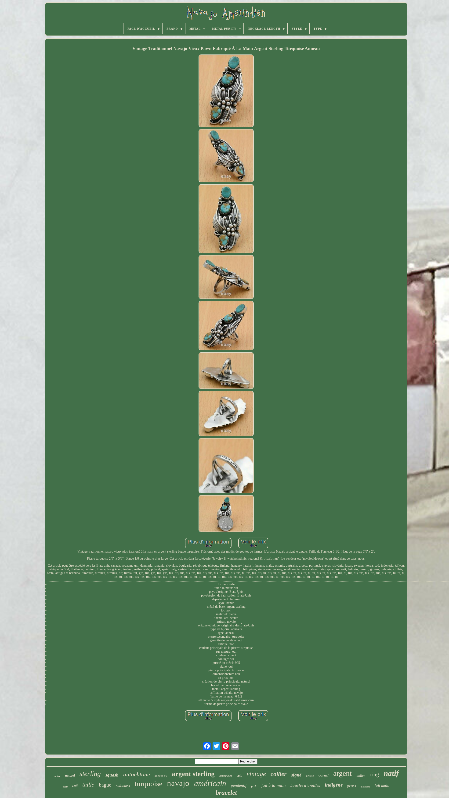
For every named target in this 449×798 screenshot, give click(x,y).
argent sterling (193, 773)
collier (278, 774)
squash (112, 775)
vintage (256, 773)
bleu (65, 786)
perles (351, 786)
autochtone (136, 774)
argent (342, 773)
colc (239, 775)
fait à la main (273, 785)
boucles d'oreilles (305, 785)
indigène (334, 785)
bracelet (226, 792)
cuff (75, 786)
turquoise (148, 784)
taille (88, 785)
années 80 (161, 775)
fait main (382, 785)
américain (210, 783)
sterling (90, 773)
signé (296, 774)
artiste (310, 775)
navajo (178, 783)
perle (254, 786)
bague (105, 785)
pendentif (238, 785)
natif (391, 773)
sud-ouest (123, 786)
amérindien (225, 775)
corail (324, 775)
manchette (365, 786)
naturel (70, 775)
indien (361, 775)
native (57, 776)
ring (374, 774)
